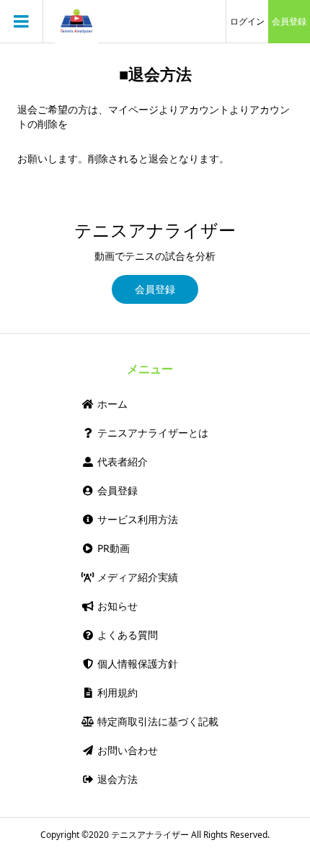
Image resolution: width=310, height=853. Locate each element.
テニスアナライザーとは (151, 432)
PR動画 (112, 548)
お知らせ (116, 606)
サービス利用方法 (136, 519)
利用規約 (116, 692)
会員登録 (289, 21)
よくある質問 (126, 635)
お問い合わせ (126, 750)
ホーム (111, 404)
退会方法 (116, 779)
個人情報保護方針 (136, 663)
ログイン (247, 21)
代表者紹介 (121, 461)
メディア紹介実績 (136, 577)
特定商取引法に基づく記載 (156, 721)
